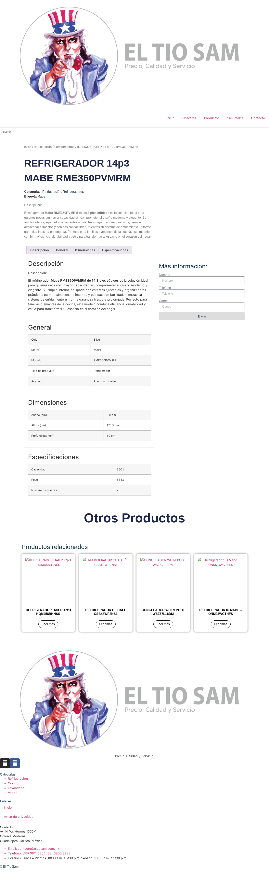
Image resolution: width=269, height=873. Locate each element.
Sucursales (235, 118)
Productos (211, 118)
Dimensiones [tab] (85, 250)
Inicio (170, 118)
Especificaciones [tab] (115, 250)
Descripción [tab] (39, 250)
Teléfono (165, 287)
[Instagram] (5, 763)
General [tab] (62, 250)
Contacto (258, 118)
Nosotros (189, 118)
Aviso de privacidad (18, 817)
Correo (164, 301)
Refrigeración (43, 147)
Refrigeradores (64, 147)
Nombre (164, 274)
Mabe (41, 196)
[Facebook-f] (15, 763)
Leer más (48, 624)
